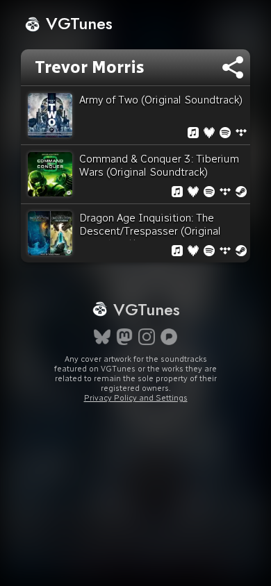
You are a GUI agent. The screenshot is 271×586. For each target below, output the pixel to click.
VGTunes (77, 23)
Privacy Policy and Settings (136, 398)
